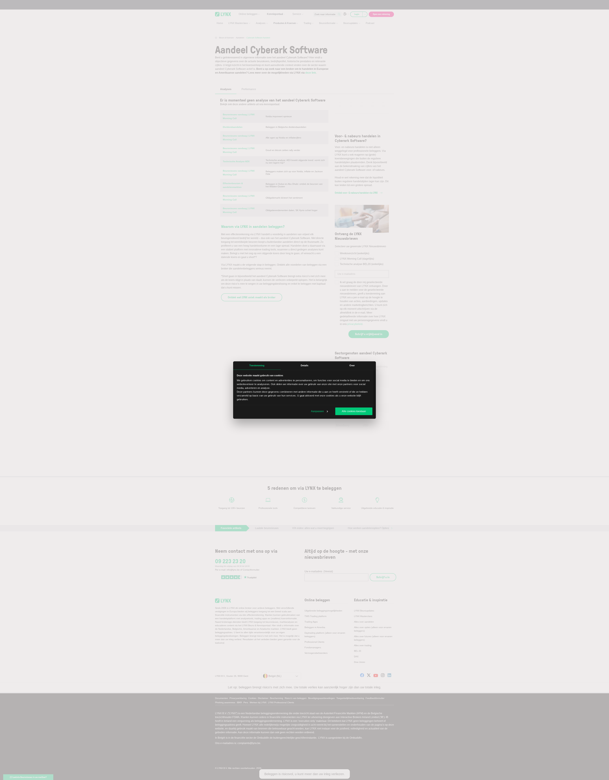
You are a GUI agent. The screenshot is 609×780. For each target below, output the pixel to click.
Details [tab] (304, 365)
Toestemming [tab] (256, 365)
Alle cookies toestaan (354, 411)
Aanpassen (317, 411)
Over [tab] (352, 365)
